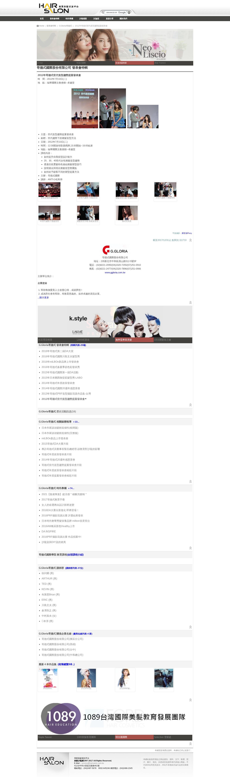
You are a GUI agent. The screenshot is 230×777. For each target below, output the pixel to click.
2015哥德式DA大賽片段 (55, 443)
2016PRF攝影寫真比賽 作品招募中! (61, 536)
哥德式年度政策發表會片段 (57, 454)
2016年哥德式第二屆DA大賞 (57, 351)
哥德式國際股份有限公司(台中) (59, 649)
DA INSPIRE (49, 531)
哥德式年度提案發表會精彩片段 (59, 475)
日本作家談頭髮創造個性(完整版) (60, 433)
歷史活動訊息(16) (66, 411)
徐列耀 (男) (48, 573)
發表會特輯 (54, 19)
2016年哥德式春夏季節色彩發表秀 (61, 367)
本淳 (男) (47, 621)
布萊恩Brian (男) (51, 594)
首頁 (42, 19)
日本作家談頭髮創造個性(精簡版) (60, 427)
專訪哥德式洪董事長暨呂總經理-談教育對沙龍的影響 (71, 449)
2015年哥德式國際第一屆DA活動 (60, 372)
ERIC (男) (47, 600)
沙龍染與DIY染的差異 (54, 542)
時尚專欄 (69, 19)
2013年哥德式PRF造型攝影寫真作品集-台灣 (66, 393)
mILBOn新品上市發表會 (55, 438)
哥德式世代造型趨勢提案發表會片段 (62, 465)
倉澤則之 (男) (49, 610)
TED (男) (46, 584)
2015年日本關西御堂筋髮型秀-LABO (62, 377)
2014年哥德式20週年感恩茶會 (58, 459)
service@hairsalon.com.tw (93, 763)
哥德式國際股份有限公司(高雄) (59, 644)
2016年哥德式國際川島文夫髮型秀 (61, 356)
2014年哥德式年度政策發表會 (58, 383)
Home (41, 26)
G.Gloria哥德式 (65, 26)
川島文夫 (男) (49, 605)
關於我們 (123, 19)
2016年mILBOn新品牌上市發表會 (60, 361)
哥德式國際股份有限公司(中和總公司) (62, 655)
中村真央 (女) (49, 615)
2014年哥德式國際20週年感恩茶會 (61, 388)
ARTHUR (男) (49, 578)
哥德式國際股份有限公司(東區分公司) (62, 639)
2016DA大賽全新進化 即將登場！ (60, 510)
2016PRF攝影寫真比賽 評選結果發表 (62, 515)
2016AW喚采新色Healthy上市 (58, 526)
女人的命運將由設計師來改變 (58, 505)
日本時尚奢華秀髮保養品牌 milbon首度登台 (66, 521)
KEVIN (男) (48, 589)
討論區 (96, 19)
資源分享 (109, 19)
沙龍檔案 (83, 19)
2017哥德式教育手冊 (53, 499)
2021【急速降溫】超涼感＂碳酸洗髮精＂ (64, 494)
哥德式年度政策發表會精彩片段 (59, 470)
